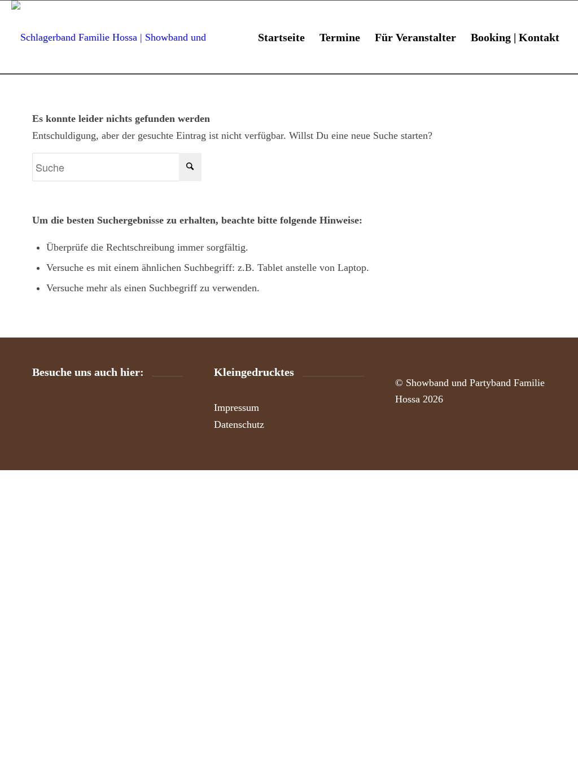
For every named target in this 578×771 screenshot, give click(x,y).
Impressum (236, 407)
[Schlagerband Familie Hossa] (121, 37)
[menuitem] (281, 37)
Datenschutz (239, 424)
